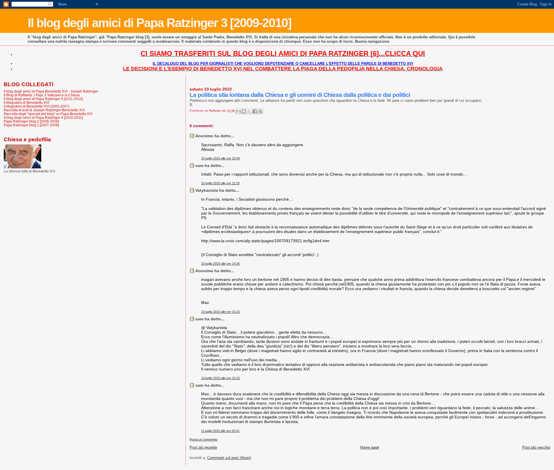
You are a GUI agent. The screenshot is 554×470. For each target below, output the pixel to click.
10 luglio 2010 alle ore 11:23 (220, 183)
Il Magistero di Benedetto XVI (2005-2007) (37, 106)
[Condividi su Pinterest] (260, 111)
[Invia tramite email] (238, 111)
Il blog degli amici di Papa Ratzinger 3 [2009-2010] (159, 23)
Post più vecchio (536, 447)
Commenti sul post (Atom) (229, 458)
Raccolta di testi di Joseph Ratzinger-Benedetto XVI (44, 110)
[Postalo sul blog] (244, 111)
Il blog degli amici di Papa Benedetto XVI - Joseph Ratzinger (51, 91)
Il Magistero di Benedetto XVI (26, 102)
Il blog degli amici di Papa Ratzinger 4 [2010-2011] (43, 117)
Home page (369, 447)
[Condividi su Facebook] (255, 111)
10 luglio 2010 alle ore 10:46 (220, 158)
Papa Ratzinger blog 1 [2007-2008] (31, 125)
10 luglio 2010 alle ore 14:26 (220, 263)
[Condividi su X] (249, 111)
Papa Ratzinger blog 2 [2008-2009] (31, 121)
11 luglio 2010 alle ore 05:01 (220, 431)
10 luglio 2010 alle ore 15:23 (220, 311)
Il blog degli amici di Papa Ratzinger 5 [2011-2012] (43, 99)
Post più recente (203, 447)
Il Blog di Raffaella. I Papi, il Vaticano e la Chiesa (42, 95)
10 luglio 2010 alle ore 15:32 (220, 378)
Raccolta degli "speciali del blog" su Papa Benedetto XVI (48, 114)
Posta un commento (204, 439)
